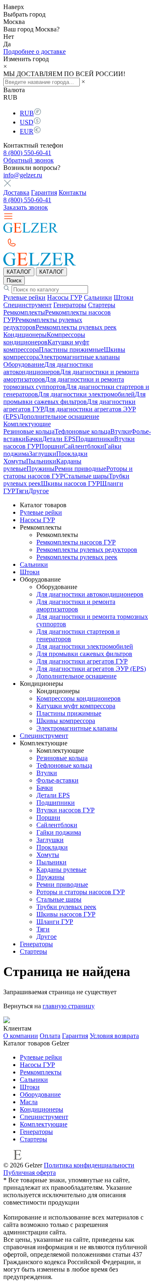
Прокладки (72, 453)
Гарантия (44, 192)
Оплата (50, 1035)
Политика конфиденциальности (89, 1165)
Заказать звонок (25, 207)
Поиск (14, 280)
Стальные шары (86, 476)
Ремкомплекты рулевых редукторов (86, 549)
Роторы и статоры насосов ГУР (80, 891)
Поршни (51, 446)
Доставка (16, 192)
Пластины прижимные (71, 349)
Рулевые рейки (24, 297)
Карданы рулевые (61, 869)
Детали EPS (59, 438)
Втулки (120, 431)
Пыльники (41, 461)
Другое (39, 490)
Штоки (124, 297)
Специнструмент (27, 304)
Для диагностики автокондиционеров (48, 368)
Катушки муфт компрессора (75, 705)
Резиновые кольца (29, 431)
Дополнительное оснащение (59, 416)
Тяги (22, 490)
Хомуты (14, 461)
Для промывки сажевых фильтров (74, 398)
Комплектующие (27, 423)
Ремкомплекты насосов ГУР (76, 542)
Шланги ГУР (54, 921)
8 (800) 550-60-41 (27, 152)
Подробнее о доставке (34, 51)
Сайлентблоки (83, 446)
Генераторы (69, 304)
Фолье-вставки (57, 780)
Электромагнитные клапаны (79, 356)
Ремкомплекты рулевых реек (76, 327)
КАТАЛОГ (19, 272)
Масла (29, 1101)
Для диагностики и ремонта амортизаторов (75, 605)
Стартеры (101, 304)
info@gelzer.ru (22, 175)
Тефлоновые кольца (82, 431)
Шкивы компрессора (65, 720)
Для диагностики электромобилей (86, 394)
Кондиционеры (25, 334)
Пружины (40, 468)
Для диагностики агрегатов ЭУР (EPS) (91, 668)
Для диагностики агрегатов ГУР (82, 661)
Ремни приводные (80, 468)
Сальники (98, 297)
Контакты (72, 192)
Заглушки (42, 453)
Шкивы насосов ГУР (70, 483)
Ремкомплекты (24, 312)
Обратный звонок (28, 160)
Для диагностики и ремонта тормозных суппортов (63, 383)
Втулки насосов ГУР (65, 810)
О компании (20, 1035)
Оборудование (23, 364)
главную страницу (69, 1006)
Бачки (34, 438)
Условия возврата (114, 1035)
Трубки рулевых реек (66, 906)
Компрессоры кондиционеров (44, 338)
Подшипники (95, 438)
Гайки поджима (58, 832)
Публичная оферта (29, 1172)
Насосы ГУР (64, 297)
